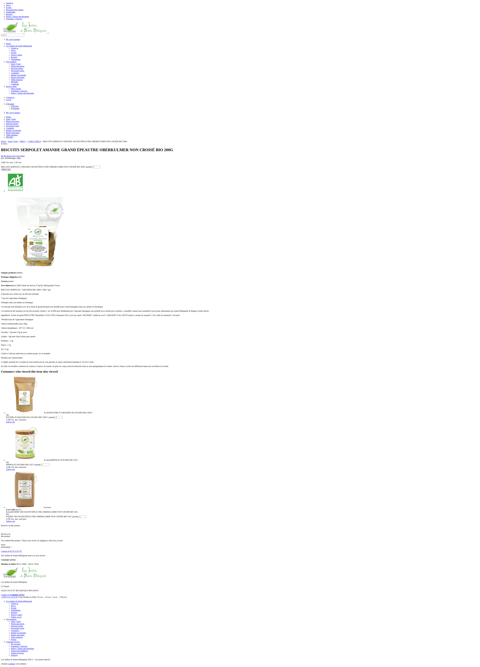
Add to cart (6, 170)
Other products (17, 80)
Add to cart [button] (10, 422)
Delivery (14, 655)
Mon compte (16, 89)
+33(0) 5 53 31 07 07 (9, 597)
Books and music (18, 77)
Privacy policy (16, 55)
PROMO (14, 82)
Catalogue (15, 84)
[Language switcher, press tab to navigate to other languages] (10, 104)
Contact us (10, 97)
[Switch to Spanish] (15, 108)
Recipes (9, 14)
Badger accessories (18, 75)
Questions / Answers (14, 19)
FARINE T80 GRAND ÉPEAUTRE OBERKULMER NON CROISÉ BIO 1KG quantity (42, 516)
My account (15, 644)
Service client (11, 86)
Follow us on (16, 617)
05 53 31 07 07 (16, 551)
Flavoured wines (17, 71)
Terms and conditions (19, 651)
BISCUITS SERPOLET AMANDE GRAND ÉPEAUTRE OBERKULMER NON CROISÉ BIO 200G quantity (46, 167)
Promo (13, 639)
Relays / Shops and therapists (17, 17)
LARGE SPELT (34, 141)
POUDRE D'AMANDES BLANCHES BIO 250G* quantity (30, 417)
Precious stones (17, 68)
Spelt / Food (16, 64)
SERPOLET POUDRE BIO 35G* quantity (23, 465)
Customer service (13, 642)
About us (9, 3)
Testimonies (10, 12)
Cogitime (11, 664)
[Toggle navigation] (48, 33)
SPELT (23, 141)
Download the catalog (14, 10)
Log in (8, 100)
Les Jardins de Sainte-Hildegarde (19, 46)
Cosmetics (15, 73)
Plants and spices (17, 66)
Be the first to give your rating (13, 156)
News (8, 5)
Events (8, 8)
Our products (11, 62)
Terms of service (17, 653)
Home (8, 44)
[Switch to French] (14, 106)
